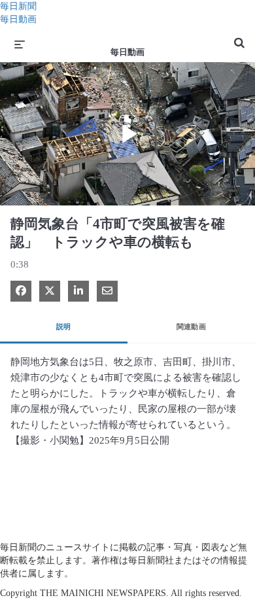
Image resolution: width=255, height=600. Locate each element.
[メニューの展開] (19, 44)
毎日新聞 (18, 6)
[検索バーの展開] (239, 37)
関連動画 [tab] (192, 326)
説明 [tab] (63, 326)
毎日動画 (18, 19)
